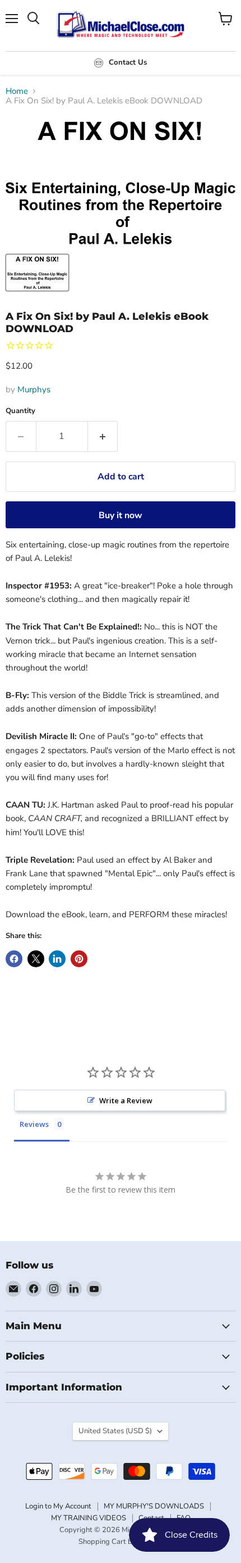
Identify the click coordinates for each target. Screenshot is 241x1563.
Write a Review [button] (125, 1100)
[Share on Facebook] (14, 958)
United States (115, 1431)
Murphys (33, 389)
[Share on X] (35, 958)
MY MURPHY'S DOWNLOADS (154, 1506)
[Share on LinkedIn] (57, 958)
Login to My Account (58, 1506)
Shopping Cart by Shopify (120, 1542)
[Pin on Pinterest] (79, 958)
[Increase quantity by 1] (103, 436)
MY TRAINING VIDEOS (88, 1518)
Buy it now (120, 515)
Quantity (20, 411)
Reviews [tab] (34, 1124)
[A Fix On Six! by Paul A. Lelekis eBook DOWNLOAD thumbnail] (37, 273)
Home (17, 91)
